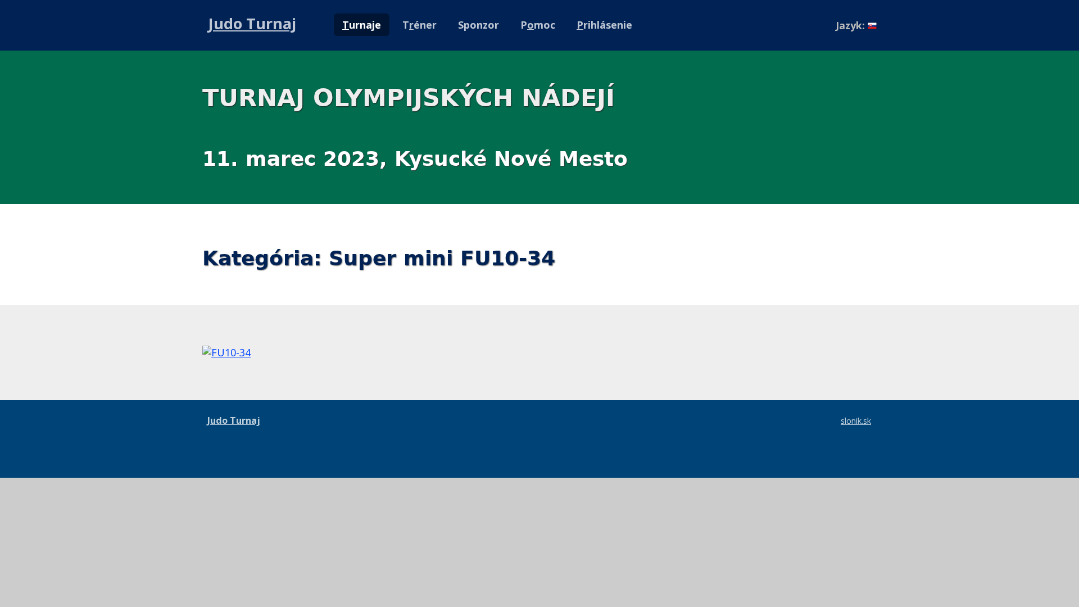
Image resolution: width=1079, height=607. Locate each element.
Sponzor (478, 24)
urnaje (361, 24)
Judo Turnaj (252, 23)
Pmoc (537, 24)
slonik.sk (856, 420)
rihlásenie (604, 24)
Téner (419, 24)
